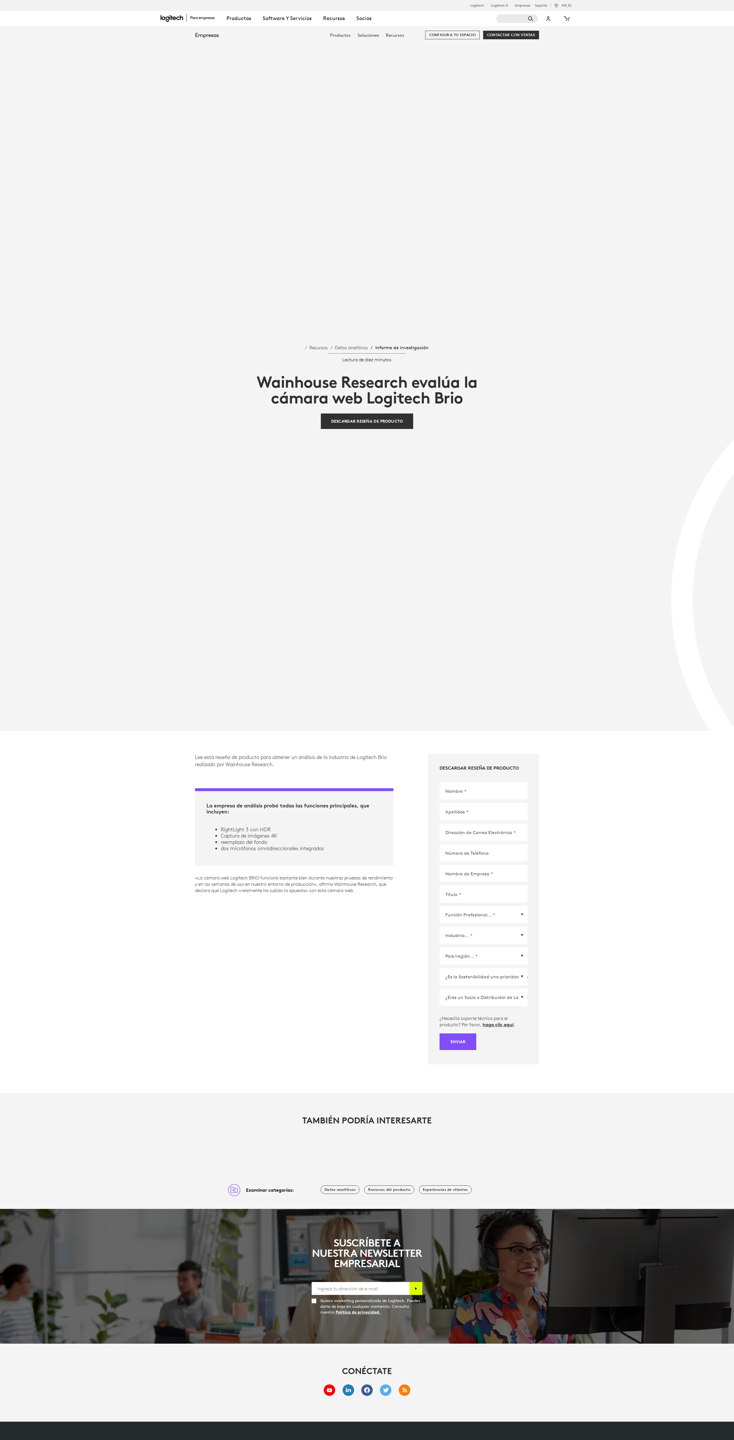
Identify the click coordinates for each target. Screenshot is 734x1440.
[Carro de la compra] (566, 18)
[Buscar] (517, 18)
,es (566, 5)
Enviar (457, 1041)
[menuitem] (340, 35)
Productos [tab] (239, 18)
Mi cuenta (548, 18)
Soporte (541, 5)
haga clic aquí (498, 1024)
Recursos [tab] (334, 18)
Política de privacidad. (358, 1312)
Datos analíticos (351, 347)
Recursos (318, 347)
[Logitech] (191, 18)
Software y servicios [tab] (287, 18)
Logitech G (499, 5)
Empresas (522, 5)
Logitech (477, 5)
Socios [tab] (364, 18)
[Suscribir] (415, 1288)
